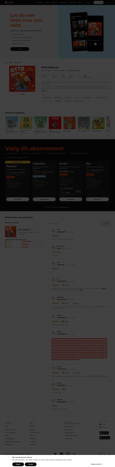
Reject (18, 464)
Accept (31, 464)
